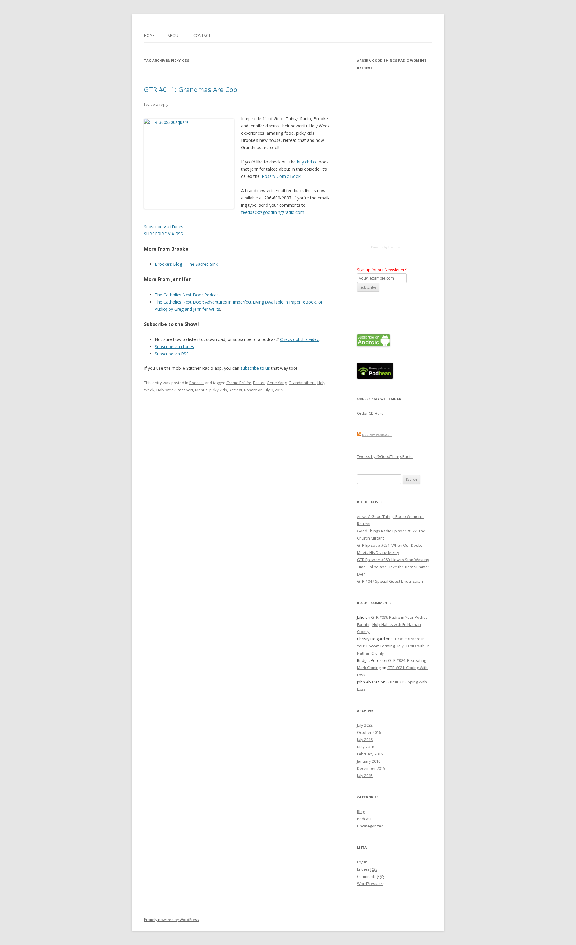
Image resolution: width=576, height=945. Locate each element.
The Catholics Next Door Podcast (187, 295)
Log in (362, 862)
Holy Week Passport (174, 390)
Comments (371, 876)
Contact (202, 35)
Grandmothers (302, 382)
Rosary (250, 390)
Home (149, 35)
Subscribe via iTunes (163, 226)
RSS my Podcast (377, 434)
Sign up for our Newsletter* (382, 269)
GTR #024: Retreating (407, 660)
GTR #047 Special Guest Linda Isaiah (390, 581)
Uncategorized (370, 826)
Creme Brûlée (238, 382)
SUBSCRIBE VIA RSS (163, 234)
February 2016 (370, 754)
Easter (259, 382)
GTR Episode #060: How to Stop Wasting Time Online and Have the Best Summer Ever (393, 567)
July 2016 (365, 739)
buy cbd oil (307, 162)
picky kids (218, 390)
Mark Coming (369, 667)
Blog (361, 811)
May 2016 (365, 746)
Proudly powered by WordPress (171, 919)
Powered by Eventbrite (387, 247)
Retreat (235, 390)
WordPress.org (370, 883)
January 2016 (368, 761)
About (174, 35)
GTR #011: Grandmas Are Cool (191, 89)
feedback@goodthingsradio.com (272, 212)
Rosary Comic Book (281, 176)
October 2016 (369, 732)
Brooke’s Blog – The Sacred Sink (186, 264)
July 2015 (365, 775)
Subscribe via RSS (172, 354)
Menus (201, 390)
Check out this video (300, 339)
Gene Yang (277, 382)
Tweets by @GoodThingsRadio (385, 456)
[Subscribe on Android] (373, 345)
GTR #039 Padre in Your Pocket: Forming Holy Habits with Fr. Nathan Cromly (392, 624)
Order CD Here (370, 413)
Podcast (196, 382)
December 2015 (371, 768)
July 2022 (365, 725)
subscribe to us (255, 368)
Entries (367, 869)
